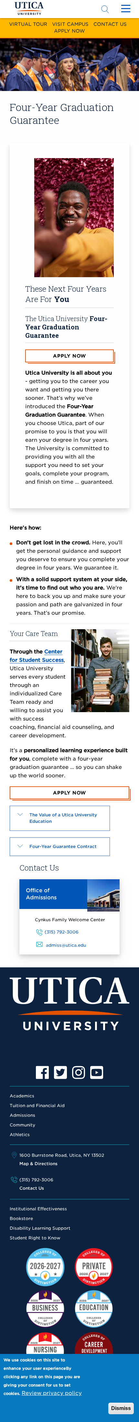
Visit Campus (70, 24)
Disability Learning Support (40, 1228)
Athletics (20, 1134)
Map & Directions (38, 1163)
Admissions (22, 1115)
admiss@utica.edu (66, 945)
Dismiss (121, 1408)
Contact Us (110, 24)
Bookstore (21, 1218)
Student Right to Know (35, 1237)
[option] (42, 1072)
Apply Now (69, 31)
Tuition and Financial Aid (37, 1105)
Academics (22, 1096)
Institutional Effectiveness (38, 1208)
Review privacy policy (52, 1393)
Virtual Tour (28, 24)
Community (22, 1125)
